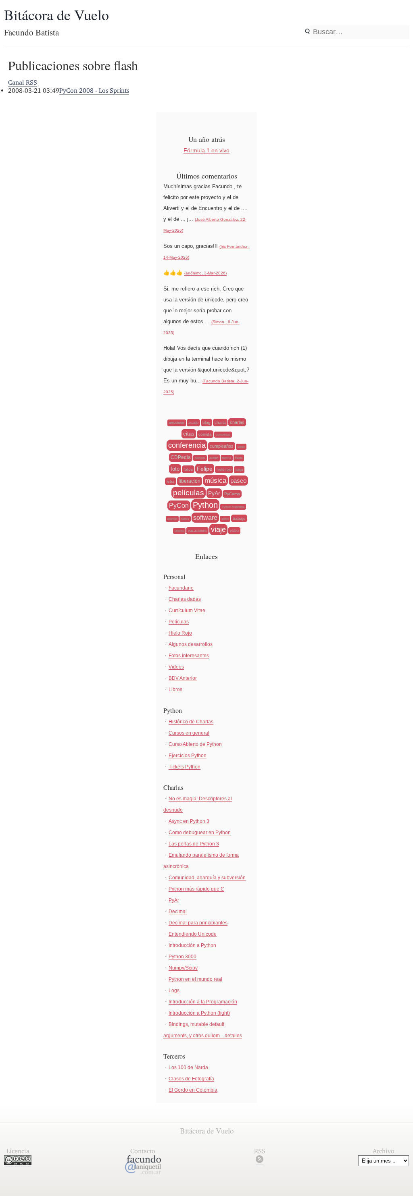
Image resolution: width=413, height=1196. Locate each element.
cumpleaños (222, 446)
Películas (179, 621)
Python (205, 504)
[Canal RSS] (259, 1161)
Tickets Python (184, 766)
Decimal (178, 911)
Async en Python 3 (189, 821)
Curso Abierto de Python (195, 744)
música (215, 480)
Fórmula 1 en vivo (206, 150)
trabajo (239, 518)
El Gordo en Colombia (193, 1090)
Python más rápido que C (196, 889)
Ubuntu (179, 530)
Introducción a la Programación (203, 1001)
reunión (172, 518)
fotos (188, 469)
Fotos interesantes (189, 655)
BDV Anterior (183, 678)
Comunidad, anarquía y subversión (207, 877)
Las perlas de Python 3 (194, 843)
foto (175, 469)
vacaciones (197, 531)
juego (239, 469)
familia (226, 458)
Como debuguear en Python (200, 832)
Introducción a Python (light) (199, 1013)
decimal (200, 458)
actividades (176, 423)
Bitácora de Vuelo (56, 14)
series (185, 518)
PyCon (179, 505)
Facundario (181, 588)
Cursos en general (189, 733)
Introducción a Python (192, 945)
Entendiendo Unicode (193, 934)
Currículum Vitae (187, 610)
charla (220, 422)
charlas (237, 422)
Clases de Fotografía (191, 1078)
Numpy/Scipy (183, 968)
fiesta (238, 458)
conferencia (187, 445)
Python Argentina (233, 506)
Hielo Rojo (180, 633)
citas (188, 434)
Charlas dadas (185, 599)
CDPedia (181, 457)
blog (206, 422)
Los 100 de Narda (188, 1067)
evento (213, 458)
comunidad (223, 434)
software (205, 517)
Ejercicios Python (187, 755)
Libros (175, 689)
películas (188, 492)
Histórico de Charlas (191, 721)
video (234, 531)
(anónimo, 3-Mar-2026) (205, 273)
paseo (238, 480)
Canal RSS (22, 82)
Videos (176, 666)
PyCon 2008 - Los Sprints (94, 90)
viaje (218, 529)
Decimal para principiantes (198, 922)
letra (171, 481)
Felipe (205, 468)
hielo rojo (224, 469)
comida (205, 434)
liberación (189, 481)
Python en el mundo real (195, 979)
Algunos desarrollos (191, 644)
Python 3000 (182, 956)
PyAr (214, 493)
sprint (225, 518)
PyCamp (232, 494)
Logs (174, 990)
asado (193, 423)
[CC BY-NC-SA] (17, 1163)
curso (241, 446)
